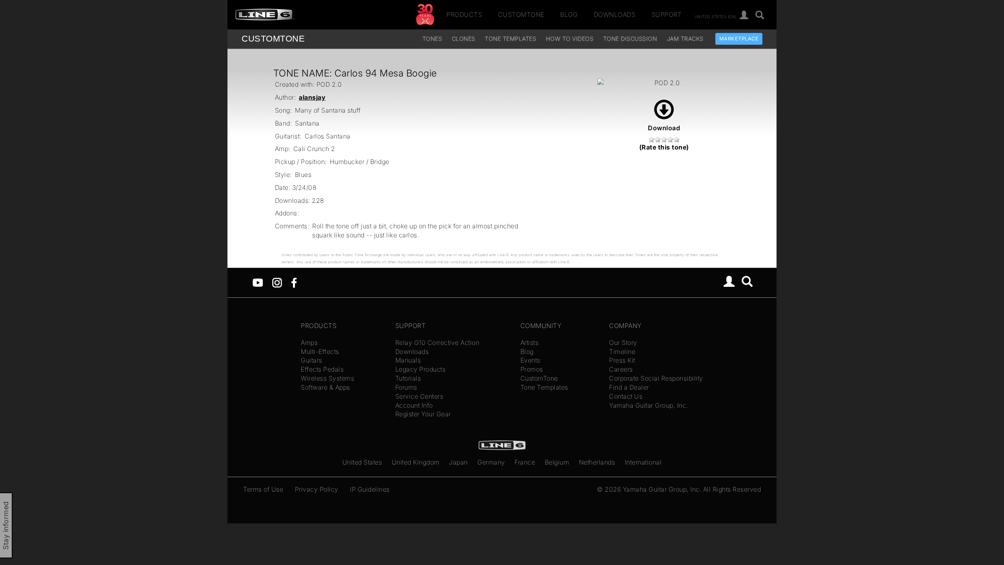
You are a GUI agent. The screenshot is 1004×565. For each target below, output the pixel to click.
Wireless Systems (327, 378)
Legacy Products (420, 369)
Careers (621, 369)
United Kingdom (416, 462)
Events (530, 360)
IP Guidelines (370, 489)
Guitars (311, 360)
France (525, 462)
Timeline (622, 351)
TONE (273, 39)
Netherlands (597, 462)
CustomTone (521, 14)
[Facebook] (294, 282)
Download (664, 128)
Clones (463, 38)
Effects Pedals (322, 369)
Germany (491, 462)
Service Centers (419, 396)
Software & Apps (325, 387)
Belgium (557, 462)
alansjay (312, 97)
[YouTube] (258, 282)
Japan (458, 462)
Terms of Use (263, 489)
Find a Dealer (629, 387)
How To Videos (570, 38)
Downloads (615, 14)
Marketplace (739, 39)
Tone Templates (510, 38)
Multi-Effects (320, 351)
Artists (529, 342)
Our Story (623, 342)
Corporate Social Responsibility (656, 378)
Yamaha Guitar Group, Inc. (648, 405)
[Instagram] (277, 282)
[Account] (744, 15)
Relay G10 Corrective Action (437, 342)
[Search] (759, 15)
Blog (569, 14)
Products (464, 14)
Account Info (414, 405)
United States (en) (716, 16)
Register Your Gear (423, 414)
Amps (309, 342)
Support (666, 14)
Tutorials (408, 378)
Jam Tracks (685, 38)
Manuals (408, 360)
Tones (432, 38)
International (643, 462)
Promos (531, 369)
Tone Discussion (630, 38)
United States (362, 462)
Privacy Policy (316, 489)
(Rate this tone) (664, 147)
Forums (406, 387)
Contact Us (625, 396)
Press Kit (622, 360)
